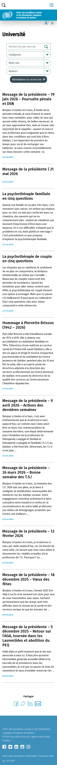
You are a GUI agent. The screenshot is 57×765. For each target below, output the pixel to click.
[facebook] (4, 747)
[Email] (38, 705)
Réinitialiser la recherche (26, 79)
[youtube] (22, 747)
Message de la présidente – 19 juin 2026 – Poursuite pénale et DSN (28, 99)
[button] (52, 5)
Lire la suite (7, 157)
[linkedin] (16, 747)
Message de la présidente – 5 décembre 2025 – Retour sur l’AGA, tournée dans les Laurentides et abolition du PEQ (27, 636)
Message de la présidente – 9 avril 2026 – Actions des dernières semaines (27, 405)
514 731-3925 (8, 761)
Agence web (37, 736)
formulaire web (46, 756)
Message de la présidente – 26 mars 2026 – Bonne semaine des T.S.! (26, 472)
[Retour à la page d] (29, 15)
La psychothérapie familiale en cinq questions (26, 196)
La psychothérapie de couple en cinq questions (27, 258)
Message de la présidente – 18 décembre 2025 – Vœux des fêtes (28, 579)
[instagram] (28, 747)
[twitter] (10, 747)
